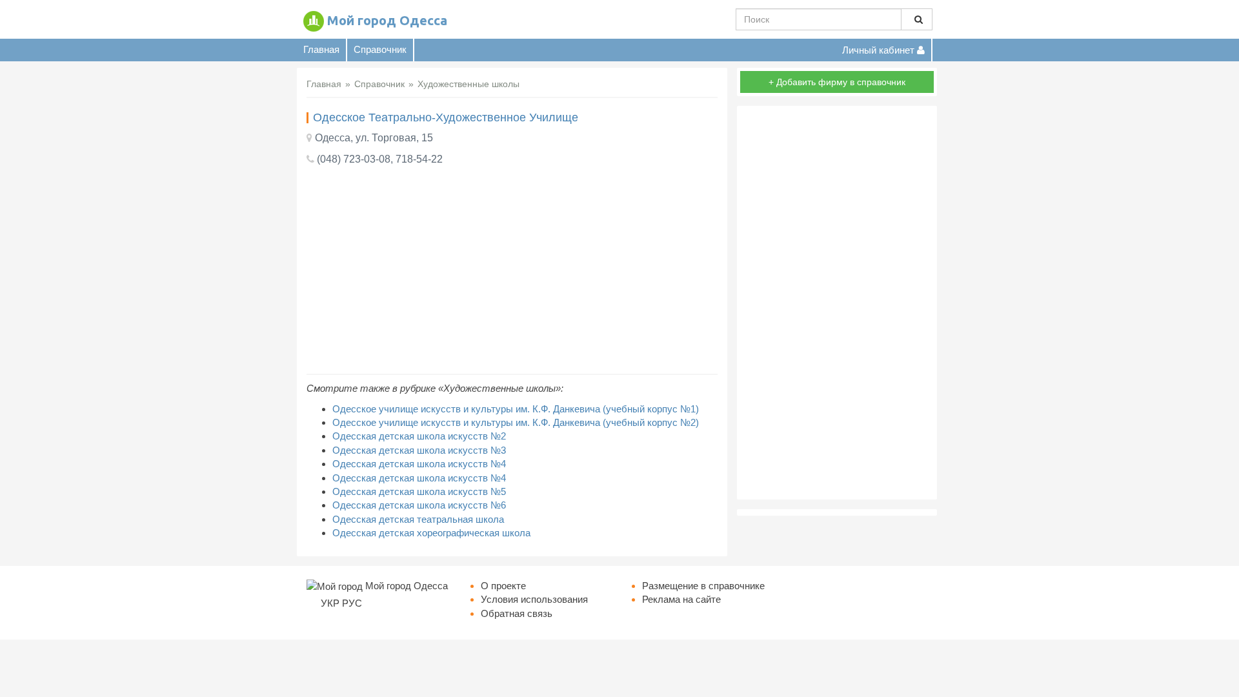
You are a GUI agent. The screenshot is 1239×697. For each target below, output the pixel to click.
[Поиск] (916, 19)
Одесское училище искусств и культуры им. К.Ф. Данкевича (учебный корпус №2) (515, 422)
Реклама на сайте (681, 599)
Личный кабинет (879, 50)
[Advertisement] (512, 270)
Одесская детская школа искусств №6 (419, 505)
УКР (330, 603)
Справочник (380, 49)
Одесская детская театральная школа (418, 519)
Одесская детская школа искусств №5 (419, 491)
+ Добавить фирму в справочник (837, 82)
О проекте (503, 585)
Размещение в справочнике (703, 585)
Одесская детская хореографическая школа (431, 532)
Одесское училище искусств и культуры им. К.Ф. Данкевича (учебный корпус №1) (515, 408)
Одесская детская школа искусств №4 (419, 463)
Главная (321, 49)
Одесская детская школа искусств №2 (419, 435)
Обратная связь (516, 613)
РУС (352, 603)
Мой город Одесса (387, 20)
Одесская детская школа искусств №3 (419, 450)
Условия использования (534, 599)
